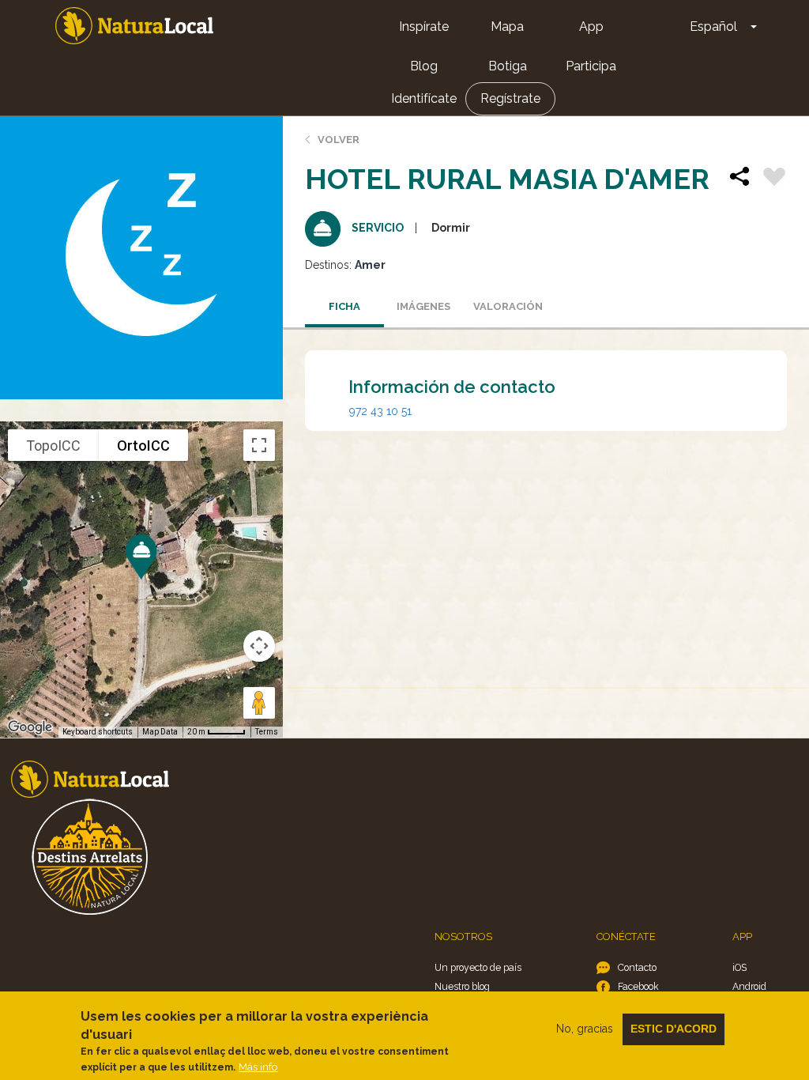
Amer (370, 265)
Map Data (160, 731)
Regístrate (510, 98)
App (591, 26)
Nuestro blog (462, 986)
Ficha (344, 306)
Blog (424, 66)
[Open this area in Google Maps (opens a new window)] (30, 727)
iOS (739, 967)
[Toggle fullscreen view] (259, 445)
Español (713, 26)
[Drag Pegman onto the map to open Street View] (259, 703)
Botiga (507, 66)
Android (749, 986)
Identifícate (424, 98)
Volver (338, 139)
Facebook (638, 986)
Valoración (507, 306)
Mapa (507, 26)
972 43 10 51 (380, 411)
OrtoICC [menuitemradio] (143, 445)
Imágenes (423, 306)
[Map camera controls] (259, 646)
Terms (266, 731)
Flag (774, 178)
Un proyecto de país (478, 967)
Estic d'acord (673, 1028)
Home (134, 25)
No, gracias (584, 1028)
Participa (591, 66)
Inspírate (424, 26)
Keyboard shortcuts (97, 731)
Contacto (637, 967)
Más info (258, 1067)
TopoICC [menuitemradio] (53, 445)
